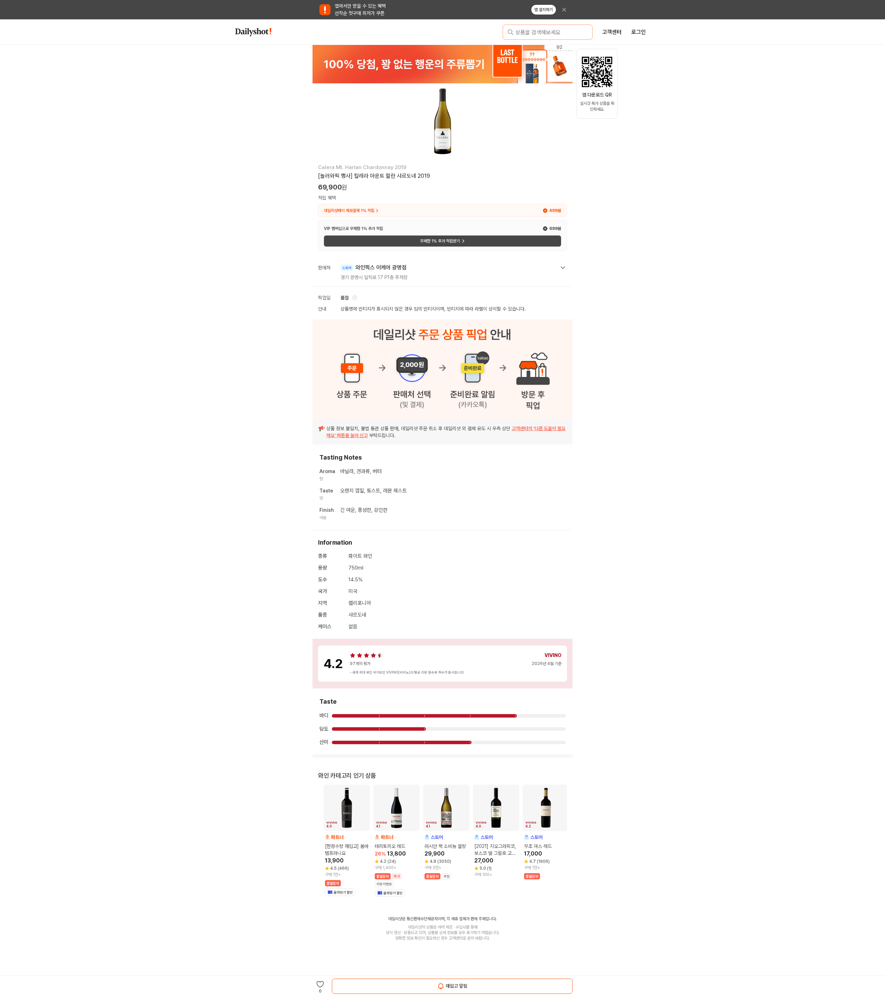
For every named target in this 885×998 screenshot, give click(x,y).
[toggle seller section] (563, 268)
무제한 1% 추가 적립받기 (440, 241)
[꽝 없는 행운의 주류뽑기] (442, 64)
